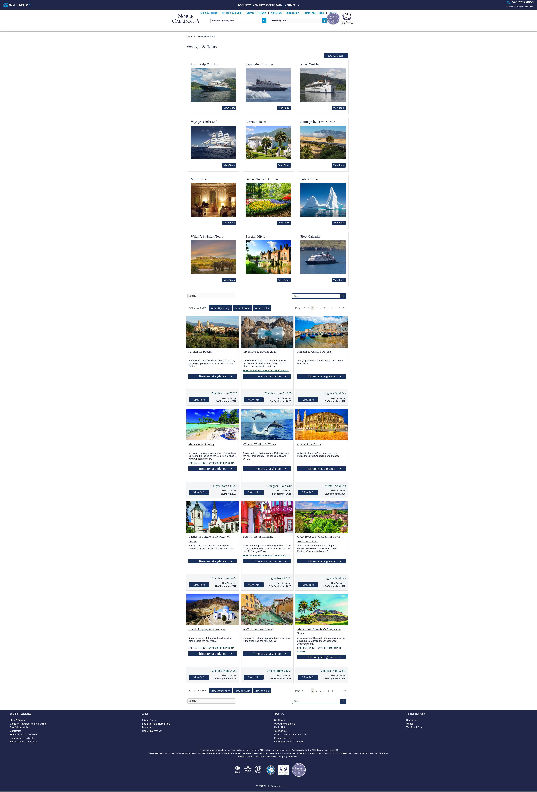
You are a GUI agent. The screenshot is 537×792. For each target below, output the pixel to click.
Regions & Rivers (232, 13)
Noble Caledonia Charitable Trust (290, 734)
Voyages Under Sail (204, 121)
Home (189, 36)
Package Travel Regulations (156, 724)
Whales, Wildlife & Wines (259, 444)
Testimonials (280, 731)
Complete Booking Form (267, 5)
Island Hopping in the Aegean (207, 629)
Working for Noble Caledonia (288, 742)
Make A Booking (18, 720)
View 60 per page (220, 308)
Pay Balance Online (20, 727)
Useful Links (280, 727)
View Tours (229, 108)
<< (304, 308)
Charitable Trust (314, 13)
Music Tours (199, 179)
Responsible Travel (283, 738)
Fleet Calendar (310, 236)
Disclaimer (147, 727)
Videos (409, 724)
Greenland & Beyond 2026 (259, 351)
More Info (199, 399)
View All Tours (334, 55)
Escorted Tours (256, 121)
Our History (279, 720)
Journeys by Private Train (317, 121)
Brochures (292, 13)
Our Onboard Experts (284, 724)
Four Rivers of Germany (258, 536)
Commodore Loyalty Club (22, 738)
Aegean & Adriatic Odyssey (314, 351)
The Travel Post (414, 727)
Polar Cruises (309, 179)
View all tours (242, 308)
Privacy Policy (149, 720)
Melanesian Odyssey (201, 444)
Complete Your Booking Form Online (28, 724)
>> (344, 308)
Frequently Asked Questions (24, 734)
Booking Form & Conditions (23, 742)
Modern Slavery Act (151, 731)
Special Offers (255, 236)
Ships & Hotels (209, 13)
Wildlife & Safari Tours (207, 236)
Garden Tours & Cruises (262, 179)
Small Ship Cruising (204, 64)
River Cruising (310, 64)
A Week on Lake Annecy (258, 629)
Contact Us (292, 5)
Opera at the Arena (309, 444)
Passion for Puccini (200, 351)
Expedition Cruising (259, 64)
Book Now (244, 5)
